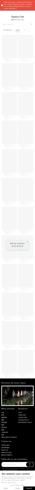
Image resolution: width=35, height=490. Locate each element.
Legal (20, 412)
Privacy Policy (14, 470)
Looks (18, 30)
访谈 (2, 435)
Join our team (6, 452)
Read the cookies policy (9, 482)
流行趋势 (4, 422)
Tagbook (4, 432)
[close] (33, 2)
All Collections (7, 30)
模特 (2, 420)
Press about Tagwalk (9, 437)
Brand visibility (6, 455)
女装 (2, 412)
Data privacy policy (25, 422)
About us (4, 450)
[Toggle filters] (31, 24)
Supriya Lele (17, 16)
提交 (29, 464)
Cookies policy (23, 420)
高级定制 (4, 417)
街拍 (2, 430)
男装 (2, 415)
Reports (4, 427)
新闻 (2, 425)
